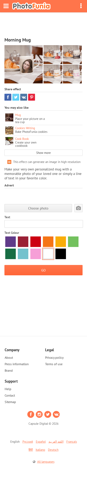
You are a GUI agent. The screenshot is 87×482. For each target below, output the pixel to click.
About (9, 357)
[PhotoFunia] (31, 6)
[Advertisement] (43, 23)
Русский (27, 442)
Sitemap (10, 402)
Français (71, 442)
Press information (17, 364)
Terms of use (54, 364)
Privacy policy (54, 357)
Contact (10, 395)
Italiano (40, 450)
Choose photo (38, 208)
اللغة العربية (56, 442)
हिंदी (31, 450)
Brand (9, 370)
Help (8, 389)
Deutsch (53, 450)
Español (41, 442)
